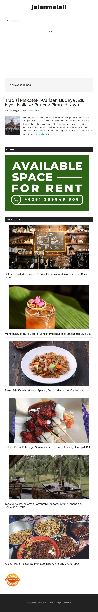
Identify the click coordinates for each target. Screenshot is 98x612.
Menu (51, 32)
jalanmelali (49, 6)
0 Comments (34, 110)
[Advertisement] (49, 54)
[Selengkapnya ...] (43, 134)
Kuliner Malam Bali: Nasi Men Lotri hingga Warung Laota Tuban (42, 563)
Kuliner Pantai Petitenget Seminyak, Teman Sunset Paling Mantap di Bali (48, 447)
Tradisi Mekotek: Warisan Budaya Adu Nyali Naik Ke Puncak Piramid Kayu (45, 102)
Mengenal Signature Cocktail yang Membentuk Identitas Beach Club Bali (48, 333)
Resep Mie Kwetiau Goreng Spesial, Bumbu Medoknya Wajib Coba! (44, 390)
